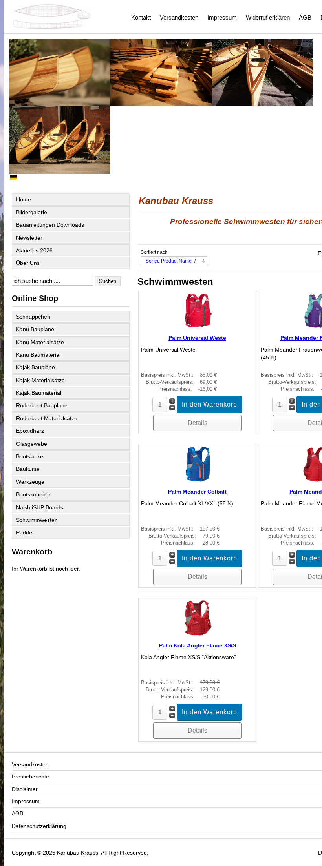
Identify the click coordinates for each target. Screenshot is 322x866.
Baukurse (28, 469)
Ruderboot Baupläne (42, 405)
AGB (305, 17)
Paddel (24, 532)
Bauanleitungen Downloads (50, 225)
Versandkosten (179, 17)
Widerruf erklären (268, 17)
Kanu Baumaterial (38, 355)
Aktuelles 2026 (34, 250)
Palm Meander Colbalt (197, 492)
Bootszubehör (33, 494)
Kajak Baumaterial (38, 393)
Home (23, 199)
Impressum (222, 17)
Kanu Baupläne (35, 329)
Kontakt (141, 17)
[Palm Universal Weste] (197, 326)
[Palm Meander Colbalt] (197, 480)
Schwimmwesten (37, 520)
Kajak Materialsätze (40, 380)
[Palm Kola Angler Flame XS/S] (197, 634)
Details (197, 422)
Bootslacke (29, 456)
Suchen (107, 281)
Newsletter (29, 238)
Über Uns (28, 263)
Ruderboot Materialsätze (46, 418)
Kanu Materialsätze (40, 342)
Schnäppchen (33, 317)
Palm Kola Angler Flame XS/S (197, 645)
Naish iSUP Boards (39, 507)
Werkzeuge (30, 482)
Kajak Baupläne (35, 367)
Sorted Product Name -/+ (172, 261)
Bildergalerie (31, 212)
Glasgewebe (31, 444)
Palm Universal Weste (197, 338)
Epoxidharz (30, 431)
